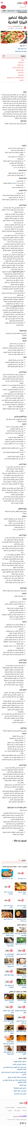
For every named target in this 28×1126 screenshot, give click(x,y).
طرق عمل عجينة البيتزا (20, 51)
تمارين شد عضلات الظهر (20, 1091)
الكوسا (14, 646)
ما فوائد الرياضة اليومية (20, 1062)
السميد (15, 167)
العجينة (18, 235)
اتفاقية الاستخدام (10, 1107)
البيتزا (20, 95)
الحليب (11, 619)
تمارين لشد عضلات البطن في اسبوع (17, 1077)
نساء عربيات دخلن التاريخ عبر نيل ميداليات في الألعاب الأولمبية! (14, 1068)
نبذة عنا (24, 1110)
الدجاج (19, 492)
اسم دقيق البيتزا (22, 48)
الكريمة (18, 473)
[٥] (23, 513)
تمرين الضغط (22, 1085)
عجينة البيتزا (16, 444)
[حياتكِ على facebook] (23, 1123)
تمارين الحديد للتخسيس (20, 1094)
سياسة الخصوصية (21, 1107)
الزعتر (10, 757)
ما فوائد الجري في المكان (19, 1064)
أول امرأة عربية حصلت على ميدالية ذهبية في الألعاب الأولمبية (14, 1081)
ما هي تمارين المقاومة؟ (20, 1088)
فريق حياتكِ (17, 1110)
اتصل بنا (10, 1110)
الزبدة (13, 523)
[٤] (17, 421)
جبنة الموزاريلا (15, 183)
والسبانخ (21, 705)
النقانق (14, 529)
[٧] (3, 730)
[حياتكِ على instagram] (21, 1123)
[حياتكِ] (22, 3)
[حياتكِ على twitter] (25, 1123)
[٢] (4, 123)
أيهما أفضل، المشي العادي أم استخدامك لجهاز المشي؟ (14, 1073)
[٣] (22, 335)
